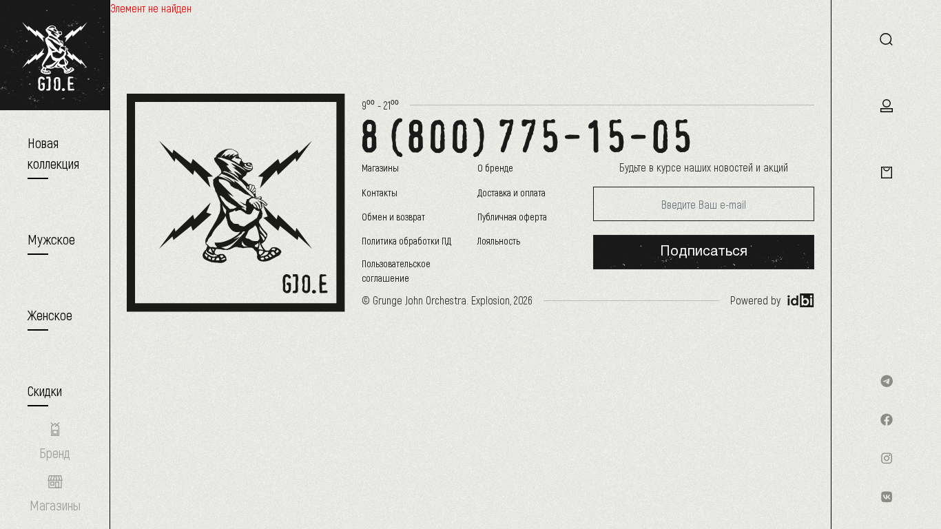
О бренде (495, 168)
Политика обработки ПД (406, 241)
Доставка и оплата (511, 192)
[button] (51, 239)
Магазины (380, 168)
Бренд (54, 452)
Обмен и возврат (393, 216)
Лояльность (498, 241)
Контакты (379, 192)
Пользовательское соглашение (396, 271)
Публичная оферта (512, 216)
